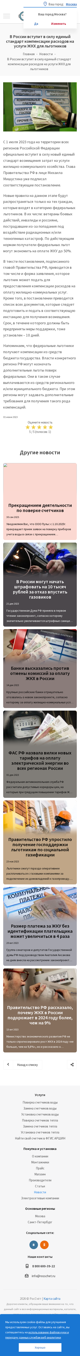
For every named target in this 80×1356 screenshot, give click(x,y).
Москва (40, 1216)
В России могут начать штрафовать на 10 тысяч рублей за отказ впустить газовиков (40, 589)
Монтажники (40, 1162)
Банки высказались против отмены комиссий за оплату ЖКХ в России (40, 673)
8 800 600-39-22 (43, 1266)
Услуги (40, 1095)
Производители (40, 1180)
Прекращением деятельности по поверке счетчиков (40, 507)
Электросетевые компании (40, 1198)
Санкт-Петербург (40, 1222)
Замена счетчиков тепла (40, 1126)
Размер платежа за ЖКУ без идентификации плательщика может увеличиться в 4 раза (40, 931)
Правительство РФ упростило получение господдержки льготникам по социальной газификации (40, 847)
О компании (40, 1156)
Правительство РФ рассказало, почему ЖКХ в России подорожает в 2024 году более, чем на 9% (40, 1015)
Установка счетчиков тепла (40, 1132)
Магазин (40, 1174)
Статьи (40, 1186)
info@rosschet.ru (43, 1276)
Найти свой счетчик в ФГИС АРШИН (40, 1138)
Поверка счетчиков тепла (40, 1120)
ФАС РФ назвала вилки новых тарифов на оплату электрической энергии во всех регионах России (40, 760)
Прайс (40, 1168)
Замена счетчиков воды (40, 1108)
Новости (40, 1192)
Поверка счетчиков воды (40, 1102)
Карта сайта (52, 1299)
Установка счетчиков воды (40, 1114)
